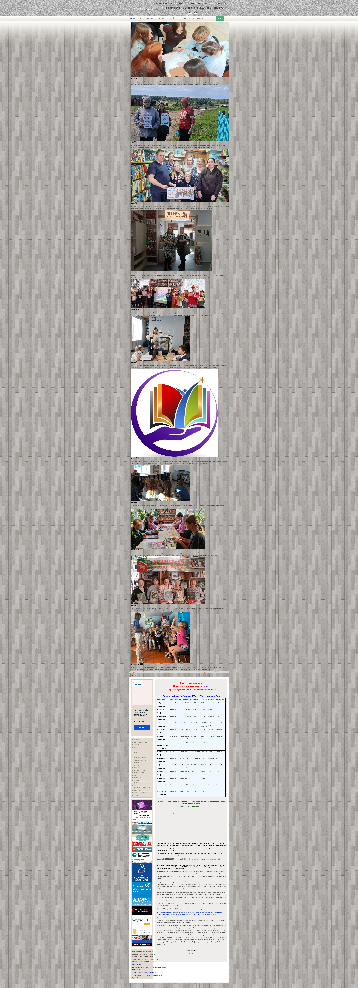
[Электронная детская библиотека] (142, 833)
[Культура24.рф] (142, 914)
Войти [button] (220, 18)
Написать (142, 727)
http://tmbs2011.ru (216, 859)
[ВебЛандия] (142, 840)
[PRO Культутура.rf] (142, 946)
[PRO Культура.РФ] (142, 927)
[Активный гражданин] (142, 905)
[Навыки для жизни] (142, 942)
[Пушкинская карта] (142, 809)
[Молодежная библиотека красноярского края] (142, 820)
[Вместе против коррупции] (142, 863)
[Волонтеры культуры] (142, 881)
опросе (207, 686)
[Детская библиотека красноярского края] (142, 825)
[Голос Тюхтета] (142, 847)
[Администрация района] (142, 851)
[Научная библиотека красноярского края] (142, 815)
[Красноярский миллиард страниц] (142, 935)
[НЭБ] (142, 858)
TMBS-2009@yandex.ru (190, 859)
